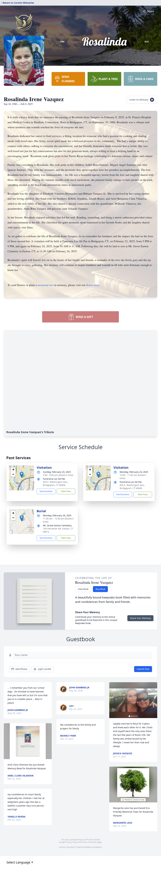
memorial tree (45, 285)
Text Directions (46, 491)
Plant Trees (66, 491)
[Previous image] (112, 700)
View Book (83, 589)
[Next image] (154, 700)
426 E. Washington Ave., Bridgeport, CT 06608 (55, 483)
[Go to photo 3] (133, 716)
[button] (22, 475)
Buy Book (100, 589)
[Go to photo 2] (131, 716)
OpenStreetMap (84, 847)
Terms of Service (89, 842)
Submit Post (143, 668)
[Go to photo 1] (129, 716)
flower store (92, 285)
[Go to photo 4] (135, 716)
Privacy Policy (72, 842)
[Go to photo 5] (137, 716)
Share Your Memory (140, 618)
